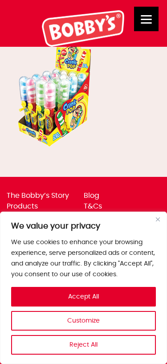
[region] (83, 288)
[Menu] (146, 19)
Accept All (83, 297)
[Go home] (83, 44)
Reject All (83, 345)
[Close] (157, 219)
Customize (83, 321)
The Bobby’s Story (38, 195)
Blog (91, 195)
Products (22, 206)
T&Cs (93, 206)
